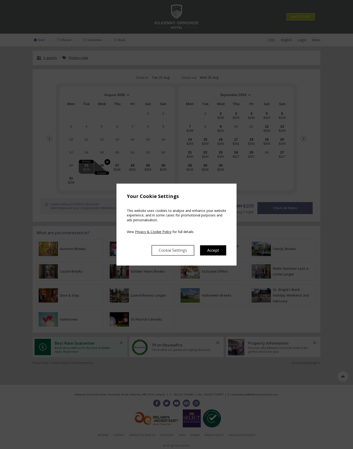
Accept (213, 250)
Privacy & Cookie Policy (153, 232)
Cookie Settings (173, 250)
